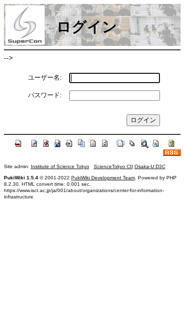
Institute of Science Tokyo (60, 166)
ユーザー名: (45, 77)
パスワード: (45, 95)
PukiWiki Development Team (103, 177)
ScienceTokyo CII (113, 166)
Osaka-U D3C (149, 166)
